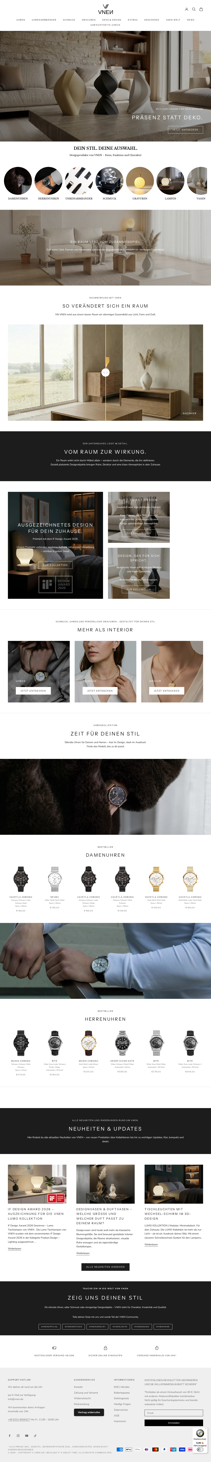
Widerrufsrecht (82, 1398)
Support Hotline (19, 1380)
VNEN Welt (173, 20)
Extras (133, 20)
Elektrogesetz (121, 1398)
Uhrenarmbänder (44, 20)
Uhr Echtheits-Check (105, 25)
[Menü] (206, 1429)
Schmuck (69, 20)
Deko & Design (111, 20)
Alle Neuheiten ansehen (105, 1266)
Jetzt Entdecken (185, 129)
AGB (116, 1415)
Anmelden (174, 1422)
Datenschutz (121, 1409)
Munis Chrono (20, 1065)
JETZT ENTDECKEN (33, 690)
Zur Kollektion (55, 565)
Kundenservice (84, 1380)
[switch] (200, 1449)
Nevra (55, 900)
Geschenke (151, 20)
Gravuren (89, 20)
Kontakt (78, 1387)
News (191, 20)
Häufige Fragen (122, 1404)
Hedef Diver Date (122, 1064)
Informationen (124, 1380)
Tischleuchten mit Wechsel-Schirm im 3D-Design (168, 1213)
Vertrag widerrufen (89, 1412)
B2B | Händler (122, 1387)
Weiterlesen (14, 1248)
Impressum (120, 1421)
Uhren (20, 20)
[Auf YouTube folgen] (26, 1435)
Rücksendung (81, 1404)
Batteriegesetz (122, 1392)
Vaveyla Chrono (20, 901)
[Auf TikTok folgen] (35, 1435)
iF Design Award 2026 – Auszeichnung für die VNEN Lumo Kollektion (36, 1213)
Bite (55, 1065)
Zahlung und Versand (86, 1392)
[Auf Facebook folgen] (9, 1435)
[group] (18, 184)
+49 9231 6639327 (19, 1419)
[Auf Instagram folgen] (18, 1435)
